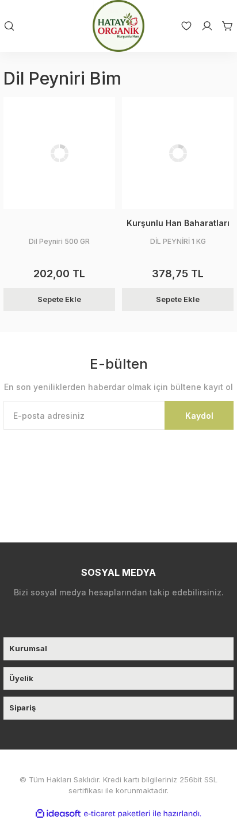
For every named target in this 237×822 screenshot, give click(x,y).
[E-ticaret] (117, 813)
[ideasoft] (58, 813)
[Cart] (223, 25)
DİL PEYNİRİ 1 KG (178, 241)
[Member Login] (202, 25)
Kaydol (199, 415)
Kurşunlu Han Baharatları (178, 223)
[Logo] (118, 26)
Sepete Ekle (59, 299)
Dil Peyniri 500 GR (59, 241)
